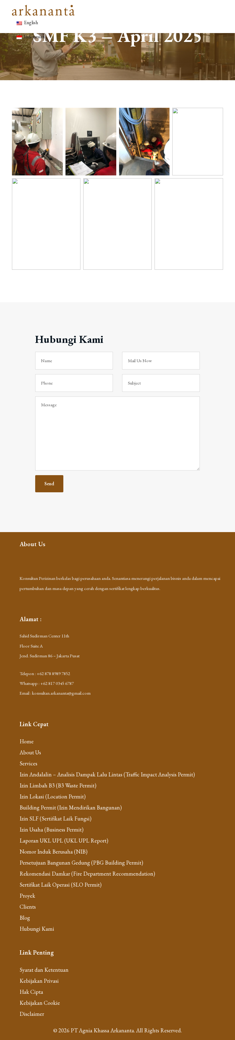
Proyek (27, 895)
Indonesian (34, 36)
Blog (25, 917)
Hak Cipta (31, 991)
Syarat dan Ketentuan (44, 969)
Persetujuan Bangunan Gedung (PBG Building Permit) (81, 862)
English (30, 22)
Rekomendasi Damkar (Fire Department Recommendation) (87, 873)
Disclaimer (32, 1013)
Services (28, 763)
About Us (30, 752)
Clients (28, 906)
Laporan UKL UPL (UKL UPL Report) (64, 840)
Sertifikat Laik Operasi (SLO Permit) (61, 884)
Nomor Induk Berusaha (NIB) (54, 851)
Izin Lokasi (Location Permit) (53, 796)
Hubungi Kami (37, 928)
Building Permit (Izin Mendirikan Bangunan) (71, 807)
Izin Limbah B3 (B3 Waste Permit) (58, 785)
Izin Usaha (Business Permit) (52, 829)
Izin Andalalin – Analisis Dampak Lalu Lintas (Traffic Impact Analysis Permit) (107, 774)
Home (27, 741)
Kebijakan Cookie (40, 1002)
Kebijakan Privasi (39, 980)
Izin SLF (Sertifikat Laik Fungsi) (55, 818)
